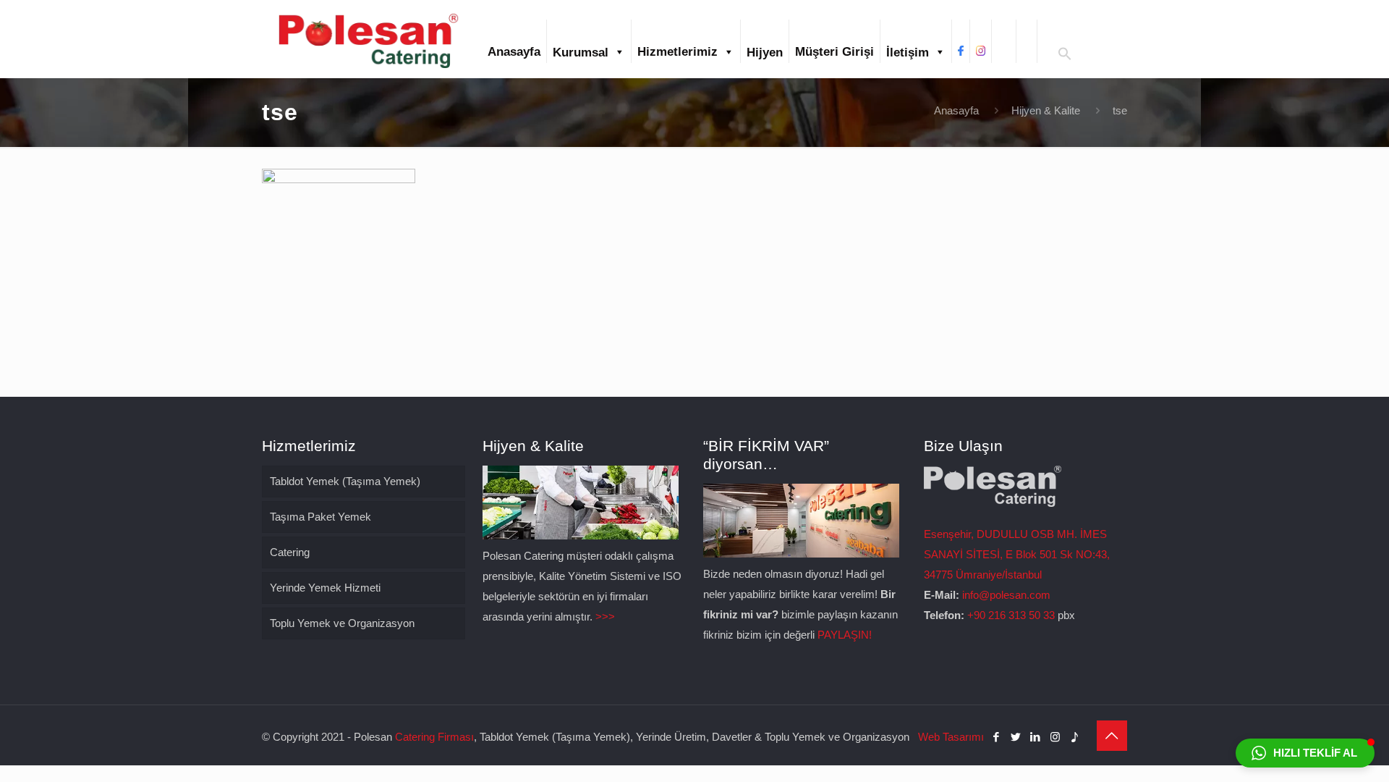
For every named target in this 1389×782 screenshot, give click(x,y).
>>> (605, 616)
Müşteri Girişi (834, 52)
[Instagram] (1055, 737)
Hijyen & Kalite (1045, 110)
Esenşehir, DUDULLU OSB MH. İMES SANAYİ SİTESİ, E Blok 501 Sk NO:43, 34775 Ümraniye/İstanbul (1017, 554)
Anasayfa (514, 52)
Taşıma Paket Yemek (320, 516)
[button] (1065, 57)
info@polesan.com (1006, 595)
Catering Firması (434, 737)
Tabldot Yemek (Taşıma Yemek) (345, 481)
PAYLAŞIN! (844, 634)
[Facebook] (996, 737)
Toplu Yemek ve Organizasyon (342, 623)
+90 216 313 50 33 (1011, 615)
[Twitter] (1016, 737)
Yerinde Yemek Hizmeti (325, 587)
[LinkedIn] (1035, 737)
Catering (290, 552)
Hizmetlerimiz (677, 52)
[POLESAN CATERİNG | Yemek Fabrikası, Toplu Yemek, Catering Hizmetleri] (368, 38)
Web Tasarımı (951, 737)
